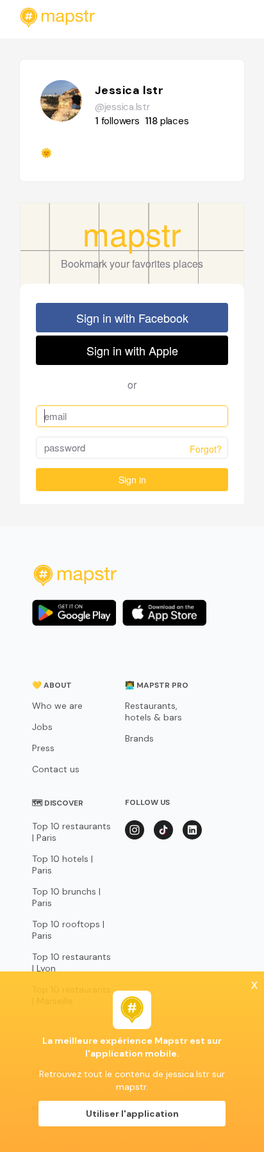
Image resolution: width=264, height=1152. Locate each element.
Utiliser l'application (132, 1113)
